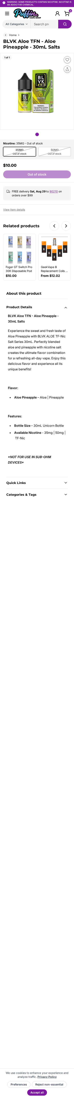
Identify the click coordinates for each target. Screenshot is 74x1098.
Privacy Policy (47, 1076)
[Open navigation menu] (7, 13)
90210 (54, 191)
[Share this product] (67, 69)
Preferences (19, 1084)
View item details (14, 209)
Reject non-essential (49, 1084)
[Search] (65, 24)
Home (13, 35)
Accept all (37, 1092)
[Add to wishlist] (67, 59)
